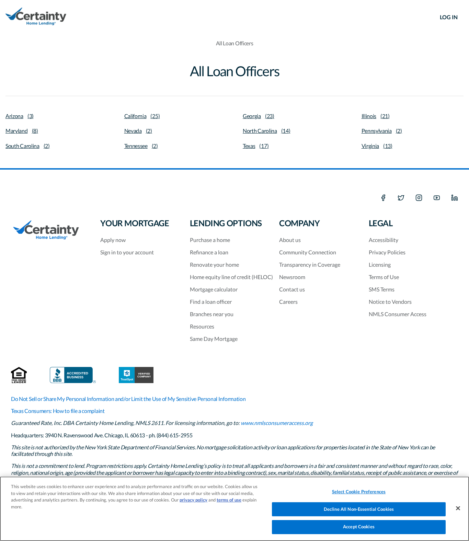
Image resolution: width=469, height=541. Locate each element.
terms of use (229, 500)
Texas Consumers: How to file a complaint (58, 410)
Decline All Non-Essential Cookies (359, 509)
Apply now (113, 240)
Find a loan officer (211, 301)
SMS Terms (381, 289)
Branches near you (211, 314)
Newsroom (292, 277)
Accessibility (383, 240)
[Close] (458, 508)
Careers (288, 301)
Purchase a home (210, 240)
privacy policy (193, 500)
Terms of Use (384, 277)
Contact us (292, 289)
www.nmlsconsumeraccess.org (277, 422)
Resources (202, 326)
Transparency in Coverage (309, 264)
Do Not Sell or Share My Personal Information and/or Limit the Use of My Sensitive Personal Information (128, 398)
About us (290, 240)
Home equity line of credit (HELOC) (231, 277)
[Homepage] (35, 17)
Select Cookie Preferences (359, 491)
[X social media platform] (401, 198)
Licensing (380, 264)
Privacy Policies (387, 252)
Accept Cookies (359, 526)
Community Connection (307, 252)
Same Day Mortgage (214, 338)
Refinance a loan (209, 252)
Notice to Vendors (390, 301)
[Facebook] (383, 198)
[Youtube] (436, 198)
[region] (234, 508)
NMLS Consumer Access (397, 314)
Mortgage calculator (214, 289)
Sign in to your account (127, 252)
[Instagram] (418, 198)
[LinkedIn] (454, 198)
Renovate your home (214, 264)
